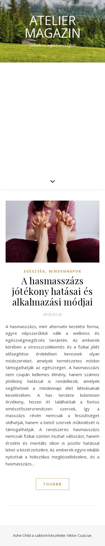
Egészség (34, 271)
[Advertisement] (52, 117)
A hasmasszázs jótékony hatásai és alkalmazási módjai (52, 291)
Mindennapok (65, 271)
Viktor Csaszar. (79, 535)
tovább (52, 484)
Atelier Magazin (53, 26)
